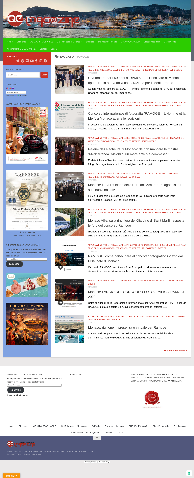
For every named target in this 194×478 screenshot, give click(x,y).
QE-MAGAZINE (75, 374)
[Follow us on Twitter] (18, 61)
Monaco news (133, 70)
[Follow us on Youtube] (31, 61)
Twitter (162, 248)
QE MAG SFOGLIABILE (41, 41)
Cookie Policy (104, 462)
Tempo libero (175, 70)
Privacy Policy (90, 462)
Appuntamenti (95, 67)
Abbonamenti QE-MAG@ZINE (21, 49)
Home (10, 41)
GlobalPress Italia (152, 41)
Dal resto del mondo (107, 41)
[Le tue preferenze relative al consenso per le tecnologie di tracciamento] (189, 473)
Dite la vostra (170, 41)
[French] (10, 88)
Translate (23, 95)
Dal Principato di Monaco (68, 41)
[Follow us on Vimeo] (27, 61)
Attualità (116, 67)
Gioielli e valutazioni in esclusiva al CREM (27, 235)
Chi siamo (21, 41)
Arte (106, 67)
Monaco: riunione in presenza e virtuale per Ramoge (127, 327)
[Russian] (12, 88)
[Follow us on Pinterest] (22, 61)
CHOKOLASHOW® (130, 41)
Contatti (43, 49)
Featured (93, 70)
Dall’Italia (90, 41)
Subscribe (14, 264)
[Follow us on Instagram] (40, 61)
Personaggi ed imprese (154, 70)
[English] (7, 88)
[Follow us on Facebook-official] (36, 61)
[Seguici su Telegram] (45, 61)
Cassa (54, 49)
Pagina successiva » (175, 350)
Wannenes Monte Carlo (27, 232)
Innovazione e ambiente (112, 70)
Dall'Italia (179, 67)
